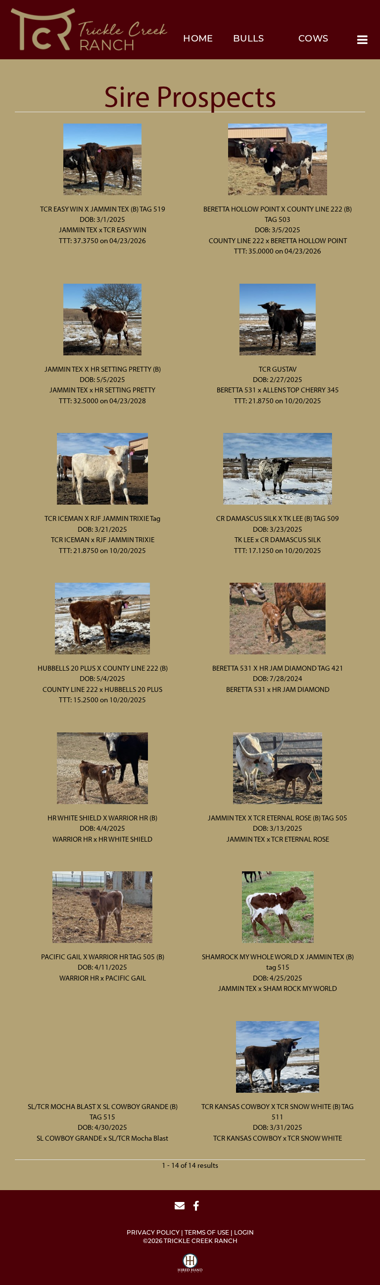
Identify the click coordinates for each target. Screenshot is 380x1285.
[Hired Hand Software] (190, 1264)
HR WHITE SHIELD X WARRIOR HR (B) (102, 817)
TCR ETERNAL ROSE (300, 839)
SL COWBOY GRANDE (69, 1138)
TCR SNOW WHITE (314, 1138)
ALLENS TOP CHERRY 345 (301, 389)
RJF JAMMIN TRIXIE (125, 539)
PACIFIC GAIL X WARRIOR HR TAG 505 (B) (102, 956)
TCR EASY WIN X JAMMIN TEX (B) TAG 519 (102, 209)
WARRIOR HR (72, 839)
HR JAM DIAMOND (301, 689)
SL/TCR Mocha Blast (138, 1138)
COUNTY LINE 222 (236, 240)
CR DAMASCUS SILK (290, 539)
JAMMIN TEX (78, 229)
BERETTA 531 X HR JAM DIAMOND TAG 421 (277, 668)
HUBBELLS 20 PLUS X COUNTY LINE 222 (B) (103, 668)
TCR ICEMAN (70, 539)
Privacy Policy (153, 1233)
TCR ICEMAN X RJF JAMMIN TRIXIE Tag (102, 518)
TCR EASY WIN (124, 229)
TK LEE (244, 539)
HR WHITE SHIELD (125, 839)
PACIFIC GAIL (125, 978)
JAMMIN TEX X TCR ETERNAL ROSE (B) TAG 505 (277, 817)
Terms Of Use (207, 1233)
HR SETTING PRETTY (125, 389)
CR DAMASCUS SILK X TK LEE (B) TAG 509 (277, 518)
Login (244, 1233)
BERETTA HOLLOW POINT (309, 240)
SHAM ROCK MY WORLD (300, 988)
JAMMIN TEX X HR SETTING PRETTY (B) (103, 369)
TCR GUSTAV (277, 369)
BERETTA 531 (236, 389)
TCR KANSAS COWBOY (247, 1138)
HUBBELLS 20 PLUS (133, 689)
